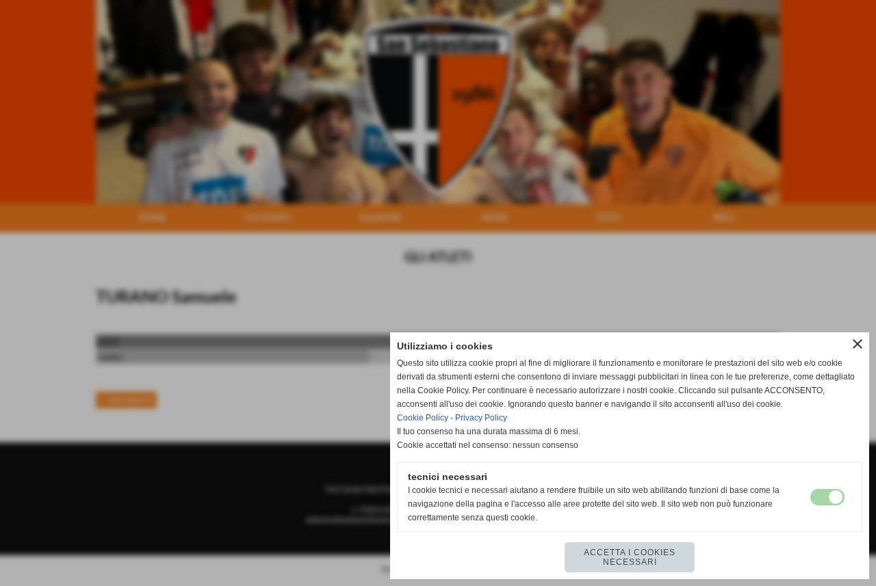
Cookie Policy (422, 418)
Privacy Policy (481, 418)
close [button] (857, 344)
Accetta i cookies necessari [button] (629, 557)
